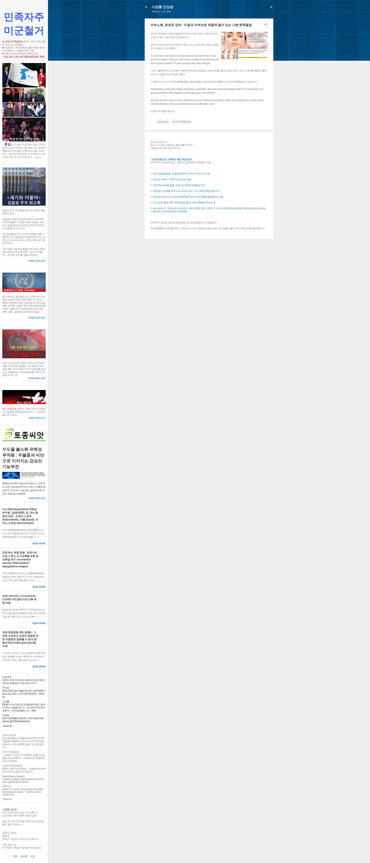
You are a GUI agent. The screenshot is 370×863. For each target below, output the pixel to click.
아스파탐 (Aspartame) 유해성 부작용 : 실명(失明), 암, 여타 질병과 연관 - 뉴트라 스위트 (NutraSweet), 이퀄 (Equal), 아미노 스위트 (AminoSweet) (20, 516)
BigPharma (163, 121)
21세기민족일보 (10, 752)
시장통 (5, 701)
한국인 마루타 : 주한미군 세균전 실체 (172, 179)
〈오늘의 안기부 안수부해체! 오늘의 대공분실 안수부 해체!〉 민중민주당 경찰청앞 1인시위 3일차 (23, 758)
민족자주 (7, 677)
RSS (15, 856)
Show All (7, 726)
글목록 (23, 856)
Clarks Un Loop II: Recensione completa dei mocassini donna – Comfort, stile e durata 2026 (22, 792)
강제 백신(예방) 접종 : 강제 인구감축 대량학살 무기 (179, 185)
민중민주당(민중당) (12, 765)
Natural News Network (13, 776)
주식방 (5, 687)
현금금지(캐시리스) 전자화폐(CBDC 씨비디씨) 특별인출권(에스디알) (188, 196)
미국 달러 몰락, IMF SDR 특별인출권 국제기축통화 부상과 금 (184, 202)
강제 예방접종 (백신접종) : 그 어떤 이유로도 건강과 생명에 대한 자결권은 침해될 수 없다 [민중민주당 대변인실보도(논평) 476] (20, 639)
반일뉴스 (7, 786)
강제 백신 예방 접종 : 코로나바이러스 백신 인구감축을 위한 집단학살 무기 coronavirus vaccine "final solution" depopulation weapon (20, 559)
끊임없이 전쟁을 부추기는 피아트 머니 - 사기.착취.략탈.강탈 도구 (186, 191)
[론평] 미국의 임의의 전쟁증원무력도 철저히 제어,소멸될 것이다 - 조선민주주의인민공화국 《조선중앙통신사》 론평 (23, 707)
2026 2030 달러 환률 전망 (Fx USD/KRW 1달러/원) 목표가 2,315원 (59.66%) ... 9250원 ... (24, 693)
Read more (39, 543)
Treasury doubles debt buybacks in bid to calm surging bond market (23, 780)
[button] (266, 25)
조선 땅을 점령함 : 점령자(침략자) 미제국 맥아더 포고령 (181, 173)
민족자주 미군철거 (24, 23)
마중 (32, 856)
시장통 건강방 (162, 7)
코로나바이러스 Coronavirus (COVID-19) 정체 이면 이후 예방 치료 (19, 599)
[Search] (271, 7)
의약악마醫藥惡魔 (181, 121)
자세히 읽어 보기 (37, 498)
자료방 (5, 715)
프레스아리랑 (9, 735)
